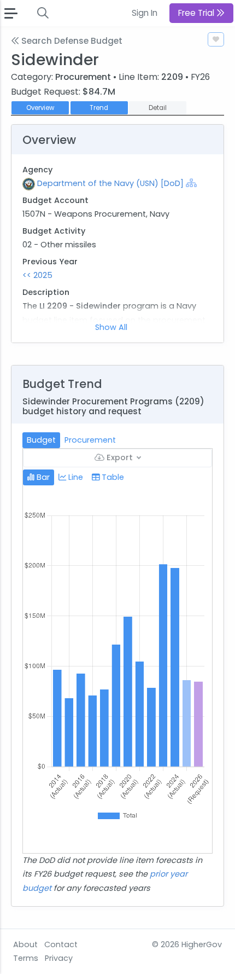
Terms (25, 958)
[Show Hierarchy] (191, 183)
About (25, 944)
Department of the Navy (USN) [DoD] (110, 183)
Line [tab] (74, 477)
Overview (40, 107)
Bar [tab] (42, 477)
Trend (99, 107)
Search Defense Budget (70, 41)
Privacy (59, 958)
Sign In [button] (144, 13)
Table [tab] (111, 477)
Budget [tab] (41, 439)
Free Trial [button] (197, 13)
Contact (61, 944)
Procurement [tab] (90, 439)
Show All (111, 327)
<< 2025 (37, 275)
